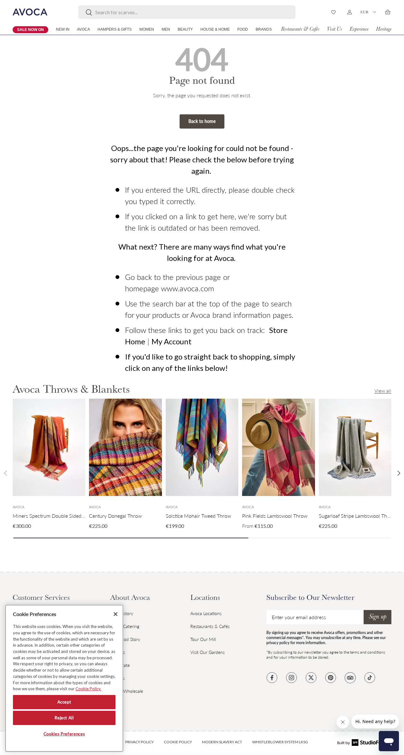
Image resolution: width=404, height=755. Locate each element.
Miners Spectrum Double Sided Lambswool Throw (68, 516)
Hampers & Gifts (115, 29)
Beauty (185, 29)
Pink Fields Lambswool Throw (274, 516)
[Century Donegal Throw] (125, 447)
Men (166, 29)
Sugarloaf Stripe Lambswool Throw (357, 516)
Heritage (383, 29)
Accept (64, 702)
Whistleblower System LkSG (280, 742)
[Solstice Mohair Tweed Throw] (202, 447)
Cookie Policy (178, 742)
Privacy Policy (139, 742)
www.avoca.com (187, 288)
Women (146, 29)
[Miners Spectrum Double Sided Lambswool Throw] (49, 447)
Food (242, 29)
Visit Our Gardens (207, 652)
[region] (64, 678)
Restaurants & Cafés (300, 29)
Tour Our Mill (203, 639)
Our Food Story (125, 639)
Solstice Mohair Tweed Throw (198, 516)
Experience (358, 29)
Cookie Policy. (88, 688)
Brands (264, 29)
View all (382, 391)
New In (62, 29)
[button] (388, 12)
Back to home (202, 121)
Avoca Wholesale (126, 691)
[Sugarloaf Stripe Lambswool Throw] (355, 447)
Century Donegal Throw (115, 516)
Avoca (83, 29)
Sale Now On (30, 29)
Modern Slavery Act (222, 742)
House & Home (215, 29)
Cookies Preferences (64, 733)
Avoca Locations (206, 613)
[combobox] (187, 12)
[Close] (115, 614)
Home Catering (124, 626)
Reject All (64, 718)
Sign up (377, 617)
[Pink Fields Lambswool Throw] (278, 447)
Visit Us (334, 29)
